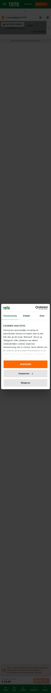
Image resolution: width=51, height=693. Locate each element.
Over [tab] (42, 315)
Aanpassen (23, 373)
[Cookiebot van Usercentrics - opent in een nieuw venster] (36, 308)
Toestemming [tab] (10, 315)
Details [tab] (26, 315)
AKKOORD (25, 364)
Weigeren (25, 382)
